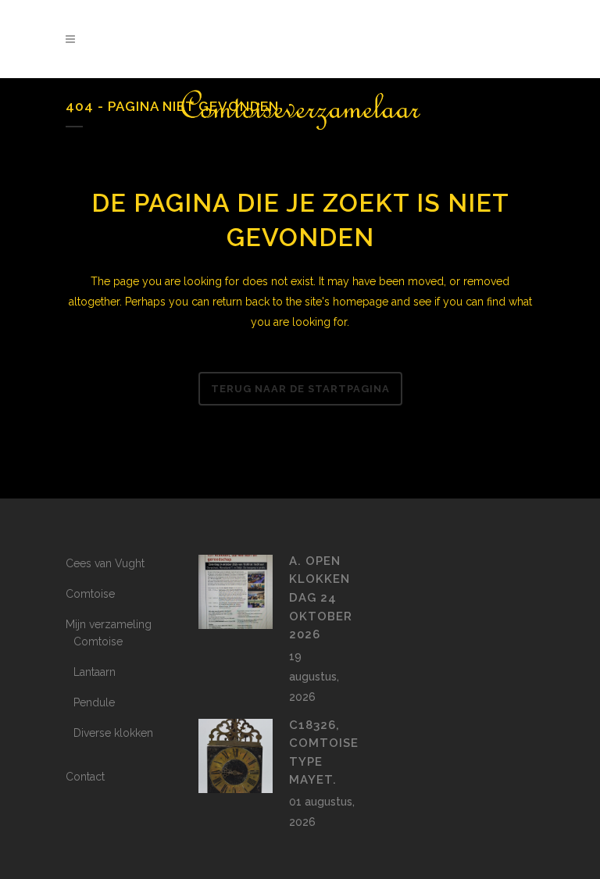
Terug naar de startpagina (300, 389)
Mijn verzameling (109, 624)
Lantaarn (94, 672)
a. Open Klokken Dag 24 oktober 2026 (320, 597)
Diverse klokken (113, 733)
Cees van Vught (105, 563)
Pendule (94, 702)
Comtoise (90, 594)
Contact (85, 776)
